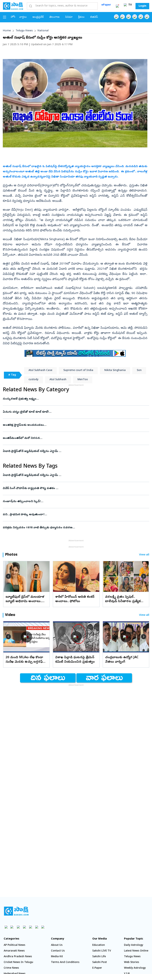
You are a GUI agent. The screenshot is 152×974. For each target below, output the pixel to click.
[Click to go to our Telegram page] (36, 927)
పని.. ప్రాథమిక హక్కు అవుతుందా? (76, 515)
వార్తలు (23, 17)
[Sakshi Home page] (13, 6)
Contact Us (58, 951)
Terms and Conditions (65, 962)
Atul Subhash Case (40, 370)
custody (33, 379)
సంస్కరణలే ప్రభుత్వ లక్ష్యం (71, 399)
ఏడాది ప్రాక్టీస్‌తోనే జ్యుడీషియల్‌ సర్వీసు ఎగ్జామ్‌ (73, 451)
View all (144, 555)
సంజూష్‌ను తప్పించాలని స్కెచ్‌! (73, 501)
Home (7, 31)
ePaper (106, 5)
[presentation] (8, 576)
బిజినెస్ (94, 17)
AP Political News (14, 945)
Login (142, 6)
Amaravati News (14, 951)
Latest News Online (136, 951)
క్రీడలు (81, 17)
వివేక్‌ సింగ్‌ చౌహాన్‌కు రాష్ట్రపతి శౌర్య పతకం (71, 488)
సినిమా (68, 17)
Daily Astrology (133, 945)
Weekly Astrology (135, 968)
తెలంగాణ (54, 17)
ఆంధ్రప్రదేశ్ (38, 17)
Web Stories (131, 962)
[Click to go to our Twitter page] (128, 16)
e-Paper (97, 968)
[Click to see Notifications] (117, 6)
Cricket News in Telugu (18, 962)
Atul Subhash (57, 379)
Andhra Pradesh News (18, 957)
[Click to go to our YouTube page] (140, 16)
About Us (56, 945)
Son (139, 370)
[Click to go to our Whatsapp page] (122, 16)
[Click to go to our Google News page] (147, 16)
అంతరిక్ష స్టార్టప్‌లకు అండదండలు (75, 425)
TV (130, 5)
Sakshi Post (99, 962)
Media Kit (57, 957)
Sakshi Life (99, 957)
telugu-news (24, 31)
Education (98, 945)
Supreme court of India (78, 370)
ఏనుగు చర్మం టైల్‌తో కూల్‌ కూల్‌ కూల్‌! (69, 412)
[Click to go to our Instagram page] (134, 16)
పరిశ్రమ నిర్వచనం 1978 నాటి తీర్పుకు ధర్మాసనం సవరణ (71, 528)
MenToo (82, 379)
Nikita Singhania (115, 370)
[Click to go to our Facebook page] (116, 16)
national (43, 31)
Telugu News (132, 957)
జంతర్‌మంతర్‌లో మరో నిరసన (76, 438)
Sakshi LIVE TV (101, 951)
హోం (13, 17)
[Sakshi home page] (16, 911)
